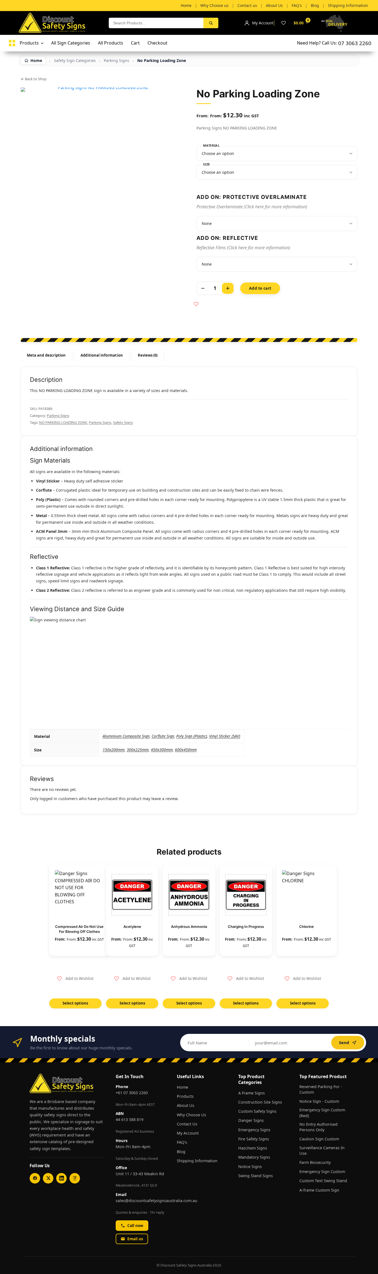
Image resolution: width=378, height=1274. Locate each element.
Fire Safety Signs (253, 1138)
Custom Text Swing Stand (323, 1180)
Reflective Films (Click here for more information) (243, 248)
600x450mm (186, 749)
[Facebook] (35, 1178)
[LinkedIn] (61, 1178)
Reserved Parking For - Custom (320, 1089)
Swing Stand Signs (255, 1175)
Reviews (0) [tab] (148, 355)
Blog (181, 1151)
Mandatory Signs (254, 1157)
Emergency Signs (254, 1129)
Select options (75, 1003)
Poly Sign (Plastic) (191, 736)
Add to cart (260, 288)
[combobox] (156, 23)
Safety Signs (123, 422)
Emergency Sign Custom (322, 1171)
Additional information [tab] (102, 355)
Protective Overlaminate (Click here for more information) (251, 207)
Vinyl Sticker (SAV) (224, 736)
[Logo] (12, 43)
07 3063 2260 (354, 43)
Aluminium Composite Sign (126, 736)
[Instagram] (74, 1178)
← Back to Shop (33, 78)
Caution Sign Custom (319, 1138)
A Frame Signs (251, 1093)
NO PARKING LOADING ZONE (63, 422)
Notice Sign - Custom (319, 1101)
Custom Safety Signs (257, 1111)
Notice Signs (250, 1166)
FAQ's (182, 1142)
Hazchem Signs (252, 1148)
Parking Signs (58, 415)
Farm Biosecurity (315, 1162)
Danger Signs (251, 1120)
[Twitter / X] (48, 1178)
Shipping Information (197, 1160)
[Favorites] (283, 23)
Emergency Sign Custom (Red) (322, 1112)
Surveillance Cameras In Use (322, 1150)
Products (185, 1096)
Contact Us (187, 1124)
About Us (185, 1105)
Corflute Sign (163, 736)
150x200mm (114, 749)
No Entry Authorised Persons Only (318, 1127)
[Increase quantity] (228, 288)
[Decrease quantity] (203, 288)
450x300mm (162, 749)
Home (182, 1087)
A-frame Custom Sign (319, 1190)
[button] (75, 979)
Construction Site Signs (260, 1102)
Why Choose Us (191, 1114)
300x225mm (138, 749)
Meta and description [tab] (46, 355)
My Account (188, 1133)
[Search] (210, 23)
